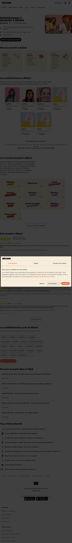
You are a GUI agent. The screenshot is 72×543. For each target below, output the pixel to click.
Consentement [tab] (12, 263)
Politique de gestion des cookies (44, 276)
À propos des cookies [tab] (59, 263)
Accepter (65, 283)
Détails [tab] (36, 263)
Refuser (42, 283)
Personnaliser (52, 283)
